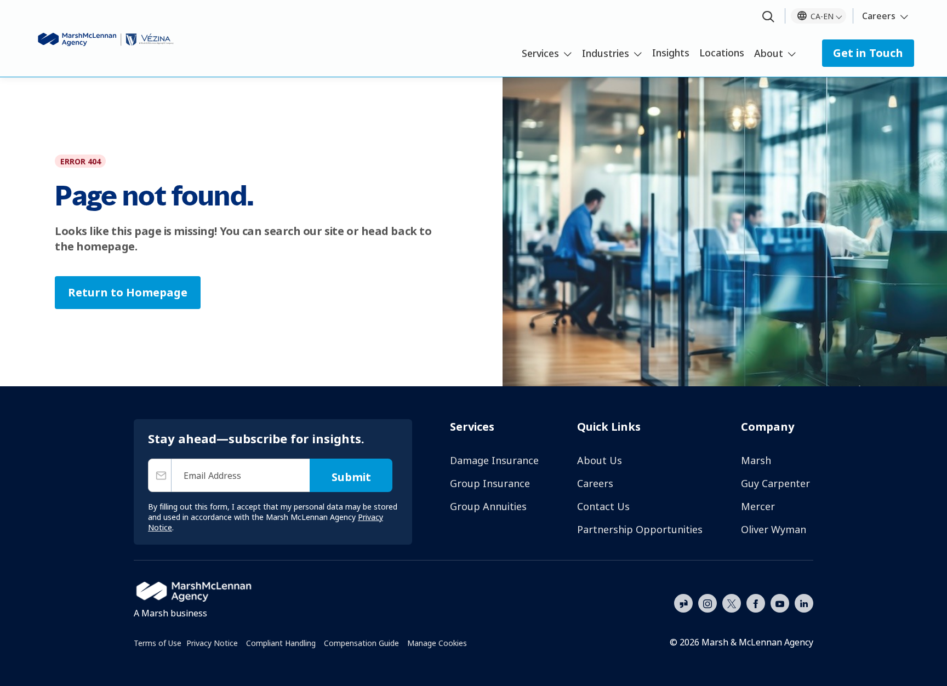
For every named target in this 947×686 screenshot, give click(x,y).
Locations (721, 52)
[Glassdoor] (683, 604)
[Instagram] (707, 604)
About (768, 53)
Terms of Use (157, 643)
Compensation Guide (361, 643)
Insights (670, 52)
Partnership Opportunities (640, 529)
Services (540, 53)
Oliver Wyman (773, 529)
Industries (605, 53)
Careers (878, 16)
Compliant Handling (281, 643)
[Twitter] (731, 602)
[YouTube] (780, 602)
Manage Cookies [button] (437, 643)
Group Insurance (490, 483)
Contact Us (603, 506)
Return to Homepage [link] (127, 292)
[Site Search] (768, 17)
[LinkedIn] (804, 602)
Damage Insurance (494, 460)
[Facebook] (755, 602)
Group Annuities (488, 506)
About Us (599, 460)
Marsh (756, 460)
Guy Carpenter (775, 483)
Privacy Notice (212, 643)
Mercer (758, 506)
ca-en (822, 16)
